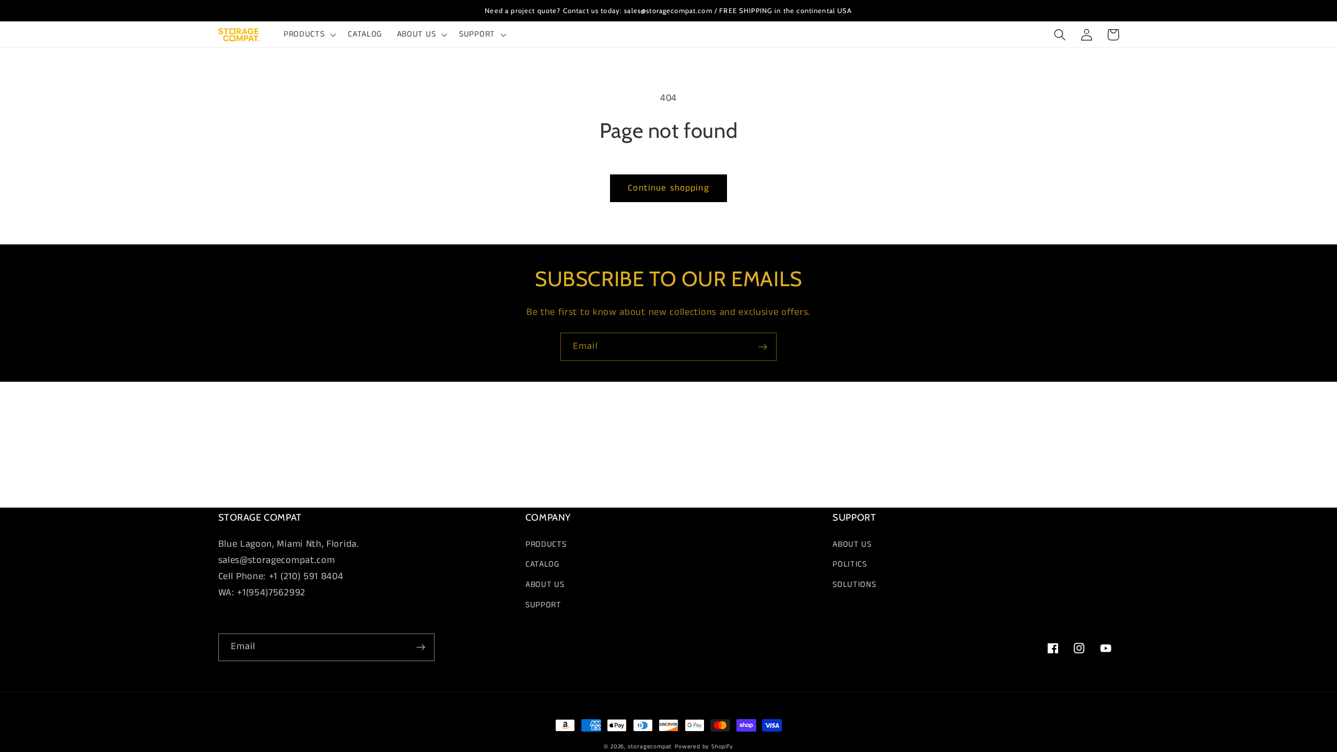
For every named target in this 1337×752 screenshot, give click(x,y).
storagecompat (650, 747)
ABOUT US (545, 585)
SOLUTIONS (854, 585)
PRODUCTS (546, 544)
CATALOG (542, 564)
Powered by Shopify (704, 747)
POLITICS (849, 564)
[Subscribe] (762, 347)
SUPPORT (543, 605)
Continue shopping (668, 188)
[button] (308, 34)
